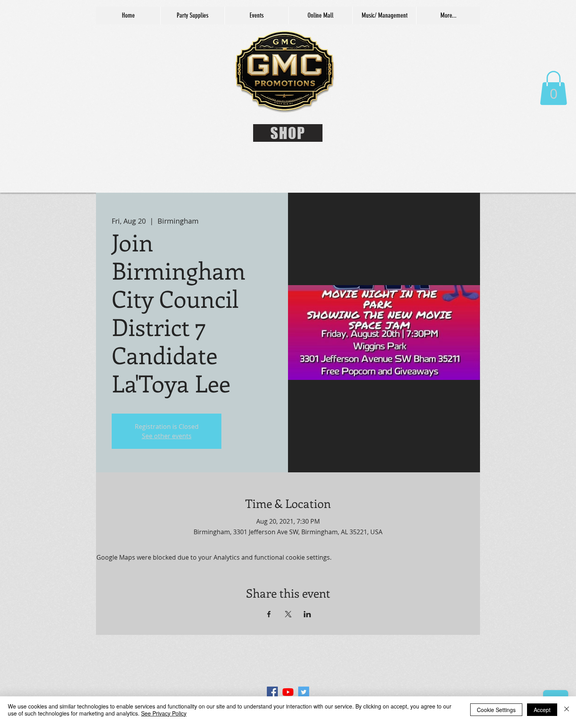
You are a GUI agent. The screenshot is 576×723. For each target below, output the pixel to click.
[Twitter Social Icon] (303, 692)
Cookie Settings (496, 710)
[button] (553, 88)
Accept (542, 710)
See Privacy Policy (164, 713)
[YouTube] (288, 692)
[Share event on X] (288, 614)
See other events (167, 436)
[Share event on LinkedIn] (307, 614)
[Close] (566, 710)
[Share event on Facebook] (269, 614)
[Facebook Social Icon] (272, 692)
